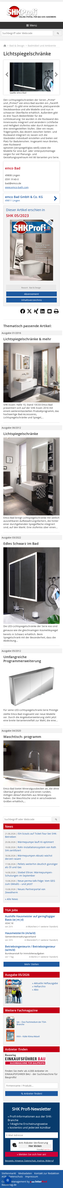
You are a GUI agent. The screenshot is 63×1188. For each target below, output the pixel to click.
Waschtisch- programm (22, 736)
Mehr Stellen (31, 964)
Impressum (31, 1176)
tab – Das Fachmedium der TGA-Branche (32, 1023)
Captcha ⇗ (44, 1150)
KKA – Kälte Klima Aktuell (28, 1036)
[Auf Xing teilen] (36, 312)
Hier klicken (35, 1146)
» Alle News (11, 899)
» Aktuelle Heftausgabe (45, 983)
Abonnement (31, 294)
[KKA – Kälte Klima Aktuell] (11, 1036)
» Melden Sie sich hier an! (31, 1154)
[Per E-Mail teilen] (49, 311)
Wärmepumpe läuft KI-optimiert (29, 842)
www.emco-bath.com (17, 187)
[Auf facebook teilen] (22, 312)
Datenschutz (16, 1176)
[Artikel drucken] (56, 311)
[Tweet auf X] (29, 312)
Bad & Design (17, 45)
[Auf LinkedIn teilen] (42, 312)
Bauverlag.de (9, 1184)
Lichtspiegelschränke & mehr (27, 339)
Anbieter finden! (32, 1093)
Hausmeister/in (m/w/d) (20, 933)
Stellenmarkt (9, 1173)
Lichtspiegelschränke (20, 433)
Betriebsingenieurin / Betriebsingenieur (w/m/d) (30, 948)
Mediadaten (25, 1173)
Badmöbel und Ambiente (42, 45)
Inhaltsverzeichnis (31, 300)
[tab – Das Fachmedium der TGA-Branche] (11, 1023)
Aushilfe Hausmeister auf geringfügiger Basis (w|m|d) (30, 917)
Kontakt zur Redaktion (46, 1173)
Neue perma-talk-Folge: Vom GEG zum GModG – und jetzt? (30, 882)
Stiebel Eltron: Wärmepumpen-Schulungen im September (29, 874)
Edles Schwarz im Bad (20, 543)
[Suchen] (58, 33)
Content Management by (16, 1181)
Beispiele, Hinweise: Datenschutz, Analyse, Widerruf (29, 1160)
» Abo (35, 989)
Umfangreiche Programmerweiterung (22, 659)
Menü (33, 25)
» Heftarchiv (39, 986)
